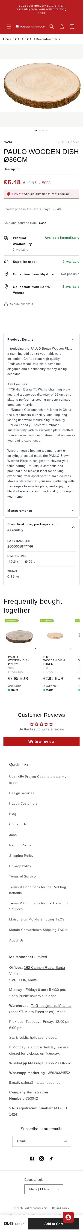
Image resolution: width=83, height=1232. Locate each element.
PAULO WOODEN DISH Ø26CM (19, 660)
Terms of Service (22, 876)
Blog (12, 814)
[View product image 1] (41, 85)
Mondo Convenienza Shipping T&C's (38, 930)
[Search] (52, 26)
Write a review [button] (41, 742)
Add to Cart (53, 1224)
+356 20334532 (58, 1063)
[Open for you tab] (68, 1217)
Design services (21, 793)
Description (12, 169)
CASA (19, 39)
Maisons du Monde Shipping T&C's (37, 919)
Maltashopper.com (35, 1208)
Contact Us (18, 824)
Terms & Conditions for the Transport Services (38, 906)
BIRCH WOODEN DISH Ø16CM (54, 660)
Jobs (13, 835)
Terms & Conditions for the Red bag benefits (37, 890)
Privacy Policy (20, 866)
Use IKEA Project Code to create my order (37, 779)
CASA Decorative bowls (43, 39)
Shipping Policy (21, 855)
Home (7, 39)
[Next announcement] (74, 9)
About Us (16, 940)
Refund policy (60, 1208)
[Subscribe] (66, 1141)
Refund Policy (20, 845)
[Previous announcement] (8, 9)
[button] (9, 26)
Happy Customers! (24, 803)
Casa (8, 142)
